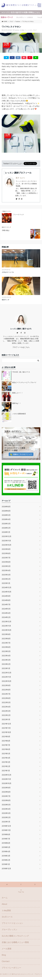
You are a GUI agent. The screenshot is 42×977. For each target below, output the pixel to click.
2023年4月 (6, 656)
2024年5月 (6, 609)
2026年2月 (6, 528)
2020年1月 (6, 822)
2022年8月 (6, 690)
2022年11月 (6, 677)
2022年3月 (6, 711)
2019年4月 (6, 851)
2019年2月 (6, 860)
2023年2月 (6, 664)
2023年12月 (6, 621)
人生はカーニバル (8, 272)
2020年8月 (6, 792)
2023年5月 (6, 651)
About (4, 904)
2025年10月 (6, 545)
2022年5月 (6, 702)
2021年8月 (6, 741)
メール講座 (6, 949)
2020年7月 (6, 796)
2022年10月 (6, 681)
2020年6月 (6, 800)
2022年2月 (6, 715)
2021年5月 (6, 753)
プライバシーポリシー (11, 968)
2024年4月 (6, 613)
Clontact (6, 961)
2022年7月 (6, 694)
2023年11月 (6, 626)
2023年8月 (6, 638)
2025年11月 (6, 541)
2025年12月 (6, 536)
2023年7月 (6, 643)
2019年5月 (6, 847)
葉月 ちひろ (20, 178)
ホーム (5, 898)
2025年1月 (6, 583)
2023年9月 (6, 634)
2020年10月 (6, 783)
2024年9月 (6, 596)
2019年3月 (6, 856)
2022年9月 (6, 685)
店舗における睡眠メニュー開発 (15, 942)
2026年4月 (6, 519)
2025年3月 (6, 575)
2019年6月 (6, 843)
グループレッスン (9, 929)
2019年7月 (6, 839)
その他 (22, 30)
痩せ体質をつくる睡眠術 (24, 17)
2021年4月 (6, 758)
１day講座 (6, 910)
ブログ (35, 30)
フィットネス (28, 30)
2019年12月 (6, 826)
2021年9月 (6, 736)
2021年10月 (6, 732)
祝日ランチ (5, 300)
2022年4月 (6, 707)
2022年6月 (6, 698)
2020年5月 (6, 805)
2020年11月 (6, 779)
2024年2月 (6, 617)
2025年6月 (6, 562)
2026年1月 (6, 532)
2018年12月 (6, 868)
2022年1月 (6, 719)
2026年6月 (6, 511)
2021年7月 (6, 745)
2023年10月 (6, 630)
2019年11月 (6, 830)
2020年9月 (6, 788)
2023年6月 (6, 647)
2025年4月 (6, 570)
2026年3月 (6, 524)
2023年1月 (6, 668)
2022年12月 (6, 673)
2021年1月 (6, 771)
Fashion (16, 30)
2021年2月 (6, 766)
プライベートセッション (12, 923)
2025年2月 (6, 579)
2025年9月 (6, 549)
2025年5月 (6, 566)
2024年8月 (6, 600)
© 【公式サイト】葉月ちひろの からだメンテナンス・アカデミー (21, 974)
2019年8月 (6, 834)
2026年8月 (6, 506)
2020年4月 (6, 809)
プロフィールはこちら (21, 347)
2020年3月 (6, 813)
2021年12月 (6, 724)
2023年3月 (6, 660)
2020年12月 (6, 775)
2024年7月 (6, 604)
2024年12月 (6, 587)
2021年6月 (6, 749)
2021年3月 (6, 762)
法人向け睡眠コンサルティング (15, 936)
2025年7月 (6, 558)
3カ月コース (7, 917)
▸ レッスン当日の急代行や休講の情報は (21, 12)
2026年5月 (6, 515)
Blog (4, 955)
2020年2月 (6, 817)
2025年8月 (6, 553)
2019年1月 (6, 864)
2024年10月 (6, 592)
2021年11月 (6, 728)
